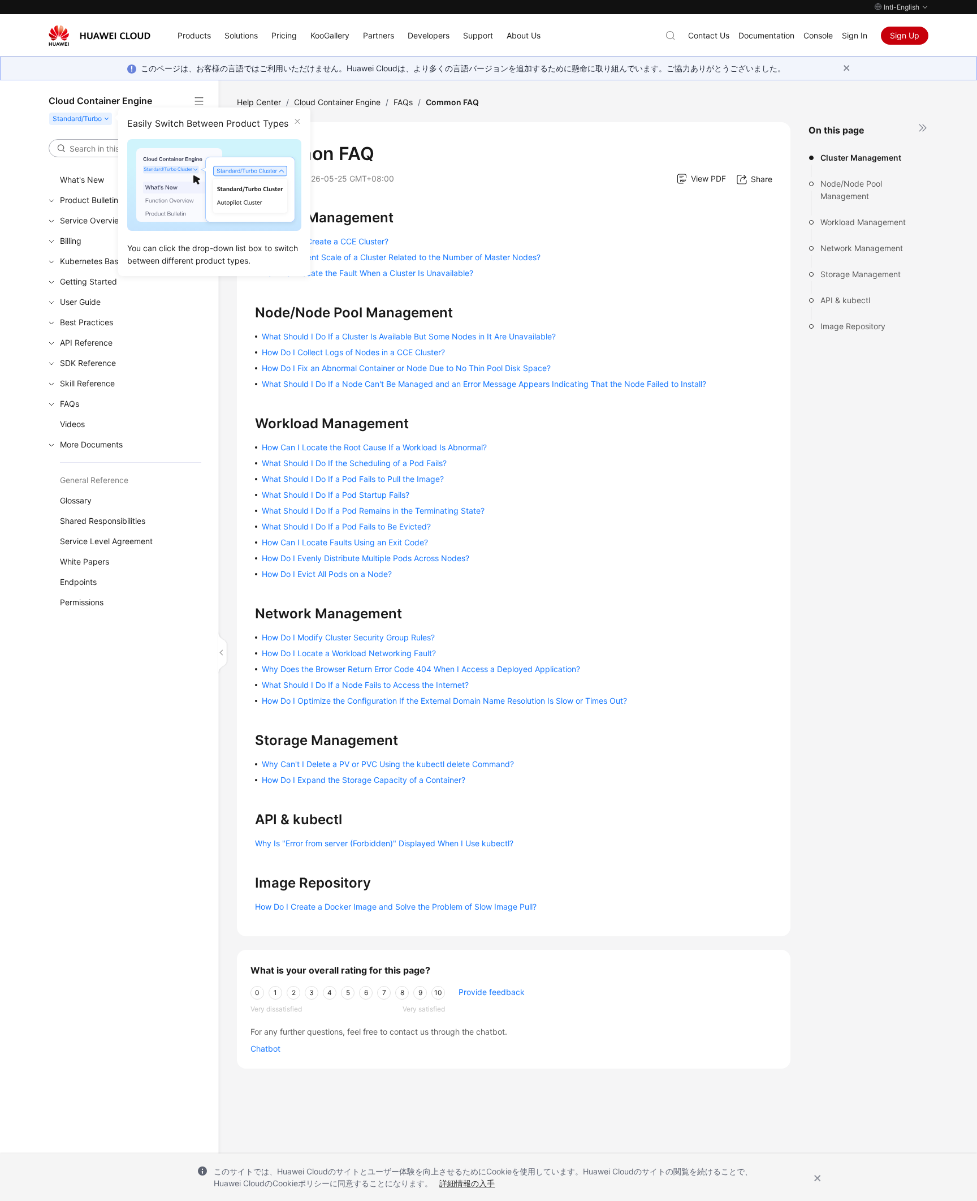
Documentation (766, 35)
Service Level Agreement (106, 541)
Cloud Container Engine (337, 102)
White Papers (84, 561)
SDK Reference (88, 363)
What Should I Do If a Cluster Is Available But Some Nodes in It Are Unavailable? (409, 336)
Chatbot (265, 1048)
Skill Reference (87, 383)
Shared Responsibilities (102, 521)
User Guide (80, 302)
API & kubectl (845, 300)
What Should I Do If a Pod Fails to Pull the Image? (353, 479)
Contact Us (708, 35)
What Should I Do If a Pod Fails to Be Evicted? (346, 526)
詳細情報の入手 (467, 1183)
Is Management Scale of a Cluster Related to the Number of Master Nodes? (401, 257)
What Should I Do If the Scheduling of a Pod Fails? (354, 463)
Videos (72, 424)
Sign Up (904, 35)
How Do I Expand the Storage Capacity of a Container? (363, 780)
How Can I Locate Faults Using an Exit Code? (345, 542)
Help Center (259, 102)
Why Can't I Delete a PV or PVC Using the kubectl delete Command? (388, 764)
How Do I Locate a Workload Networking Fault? (349, 653)
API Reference (86, 342)
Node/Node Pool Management (851, 190)
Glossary (76, 500)
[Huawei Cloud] (99, 35)
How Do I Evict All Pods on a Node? (327, 574)
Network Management (861, 248)
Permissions (81, 602)
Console (818, 35)
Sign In (854, 35)
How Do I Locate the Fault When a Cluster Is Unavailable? (367, 273)
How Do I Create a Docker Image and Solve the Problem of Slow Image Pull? (396, 906)
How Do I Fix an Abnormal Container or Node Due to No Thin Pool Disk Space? (406, 368)
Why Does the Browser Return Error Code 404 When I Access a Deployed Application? (421, 669)
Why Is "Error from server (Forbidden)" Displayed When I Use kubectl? (384, 843)
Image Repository (852, 326)
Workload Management (863, 222)
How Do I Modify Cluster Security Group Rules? (348, 637)
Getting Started (88, 281)
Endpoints (78, 582)
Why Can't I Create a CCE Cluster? (325, 241)
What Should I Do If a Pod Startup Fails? (335, 495)
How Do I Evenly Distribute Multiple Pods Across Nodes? (365, 558)
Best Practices (86, 322)
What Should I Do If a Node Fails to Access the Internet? (365, 685)
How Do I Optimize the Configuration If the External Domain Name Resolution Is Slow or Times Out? (444, 700)
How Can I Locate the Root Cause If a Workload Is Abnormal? (374, 447)
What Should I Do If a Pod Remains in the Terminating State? (373, 510)
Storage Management (860, 274)
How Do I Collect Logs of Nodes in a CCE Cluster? (353, 352)
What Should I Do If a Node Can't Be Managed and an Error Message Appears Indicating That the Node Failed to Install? (484, 384)
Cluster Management (860, 157)
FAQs (69, 403)
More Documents (91, 444)
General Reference (94, 480)
